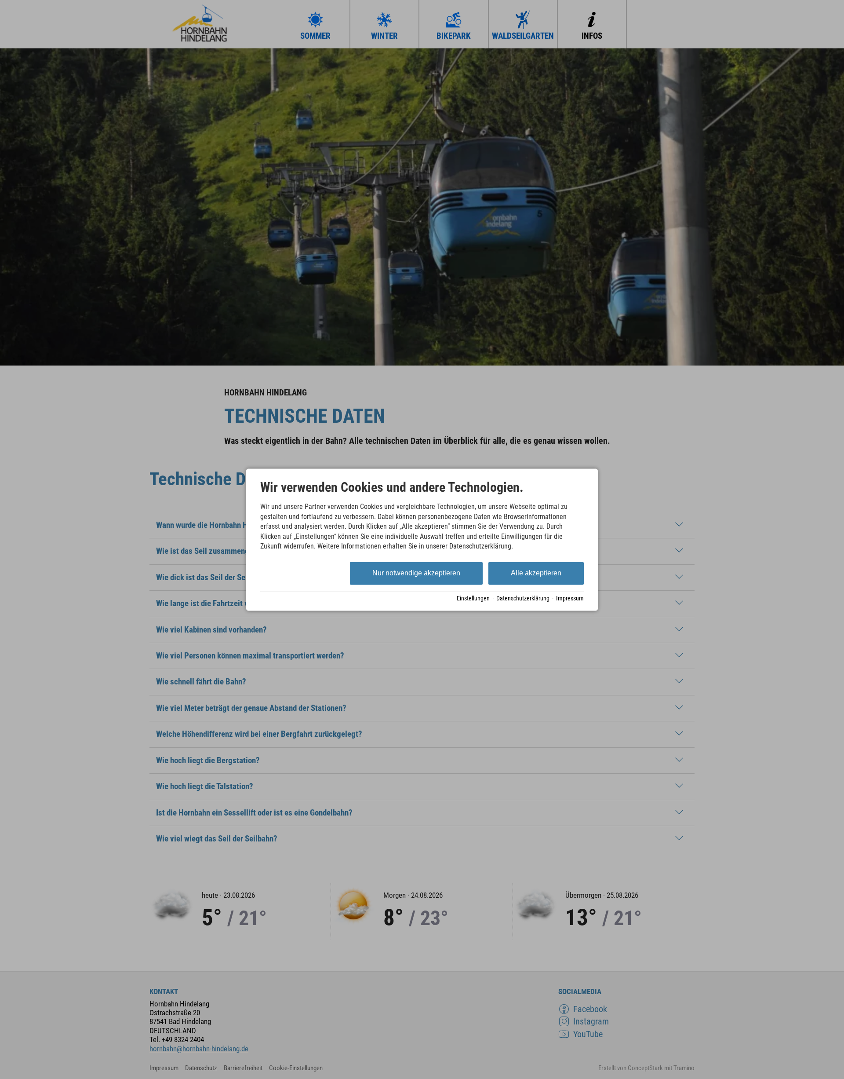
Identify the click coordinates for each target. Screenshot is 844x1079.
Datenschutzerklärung (522, 598)
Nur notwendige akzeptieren (416, 573)
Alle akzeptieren (536, 573)
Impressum (570, 598)
